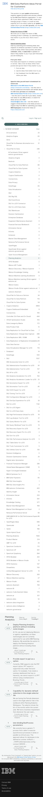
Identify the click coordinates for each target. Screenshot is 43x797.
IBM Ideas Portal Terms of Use (26, 757)
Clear (38, 129)
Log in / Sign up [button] (34, 118)
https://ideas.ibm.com (32, 27)
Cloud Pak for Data (21, 683)
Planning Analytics (23, 653)
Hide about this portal (17, 8)
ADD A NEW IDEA (22, 124)
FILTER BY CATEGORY (12, 129)
